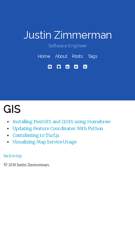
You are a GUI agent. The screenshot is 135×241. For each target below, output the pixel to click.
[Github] (58, 66)
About (61, 56)
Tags (92, 56)
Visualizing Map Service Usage (44, 142)
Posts (77, 56)
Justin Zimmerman (67, 35)
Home (44, 56)
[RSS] (85, 66)
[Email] (50, 66)
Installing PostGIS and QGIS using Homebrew (62, 121)
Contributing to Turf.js (36, 135)
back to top (13, 156)
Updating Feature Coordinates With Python (58, 128)
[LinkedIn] (67, 66)
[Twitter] (76, 66)
